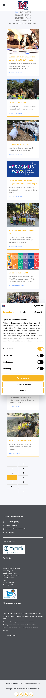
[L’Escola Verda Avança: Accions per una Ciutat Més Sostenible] (23, 41)
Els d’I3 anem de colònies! (20, 440)
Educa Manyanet (8, 578)
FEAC (4, 580)
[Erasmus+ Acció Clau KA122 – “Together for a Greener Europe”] (23, 169)
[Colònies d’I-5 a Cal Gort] (23, 130)
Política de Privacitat (20, 689)
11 (23, 486)
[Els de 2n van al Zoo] (23, 89)
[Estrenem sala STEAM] (23, 261)
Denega (23, 390)
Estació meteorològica (10, 573)
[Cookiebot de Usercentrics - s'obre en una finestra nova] (34, 306)
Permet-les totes (23, 378)
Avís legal (9, 689)
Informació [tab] (38, 312)
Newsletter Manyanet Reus (11, 568)
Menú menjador (8, 571)
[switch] (40, 355)
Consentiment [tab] (8, 312)
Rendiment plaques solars (11, 575)
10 (12, 486)
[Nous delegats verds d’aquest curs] (23, 215)
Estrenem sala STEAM (18, 273)
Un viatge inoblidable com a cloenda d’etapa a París (19, 625)
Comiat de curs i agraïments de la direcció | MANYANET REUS (22, 613)
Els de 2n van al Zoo (17, 103)
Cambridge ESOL (8, 585)
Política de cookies (34, 689)
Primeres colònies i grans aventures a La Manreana (19, 622)
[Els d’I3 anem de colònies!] (23, 425)
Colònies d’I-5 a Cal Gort (19, 144)
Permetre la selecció (23, 384)
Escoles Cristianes (8, 582)
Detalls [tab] (23, 312)
